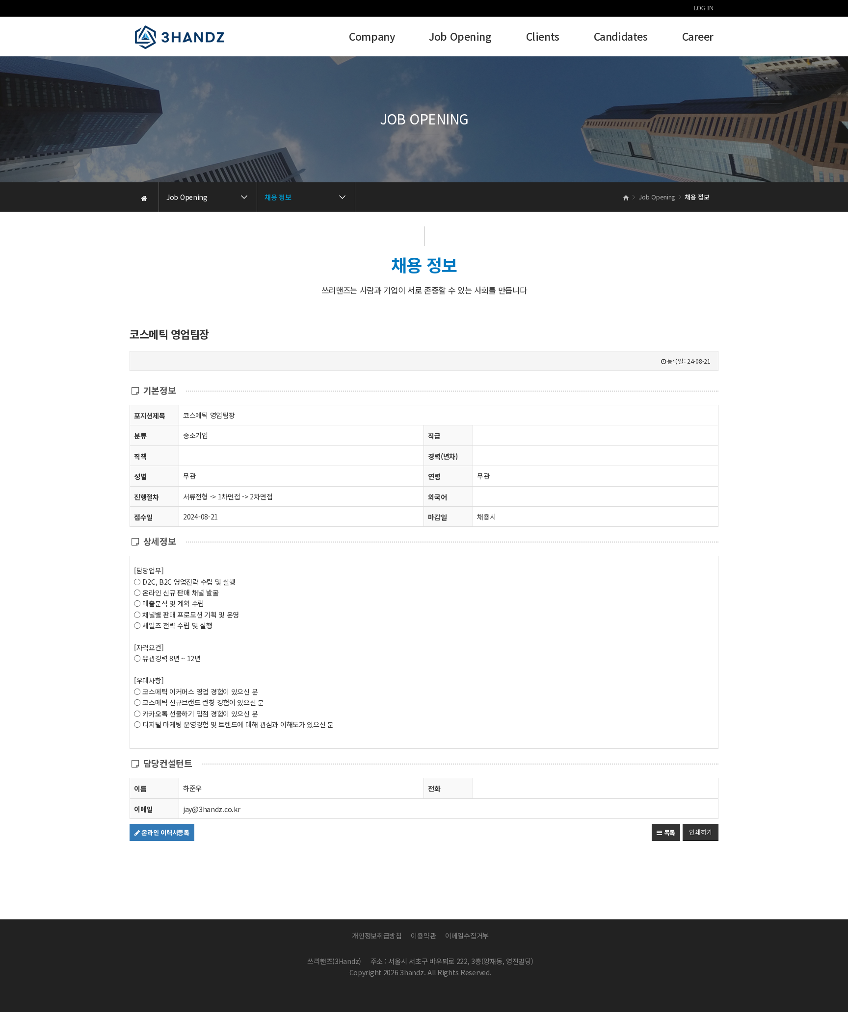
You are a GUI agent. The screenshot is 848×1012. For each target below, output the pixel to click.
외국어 (437, 497)
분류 (140, 436)
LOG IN (703, 8)
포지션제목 (149, 415)
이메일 (143, 809)
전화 (434, 788)
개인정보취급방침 (377, 935)
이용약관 (423, 935)
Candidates (621, 37)
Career (698, 37)
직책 (140, 456)
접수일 (143, 517)
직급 (434, 436)
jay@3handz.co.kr (211, 809)
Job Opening (460, 37)
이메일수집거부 (467, 935)
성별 (140, 476)
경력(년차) (442, 456)
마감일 (437, 517)
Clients (542, 37)
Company (372, 37)
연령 (434, 476)
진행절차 (146, 497)
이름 (140, 788)
